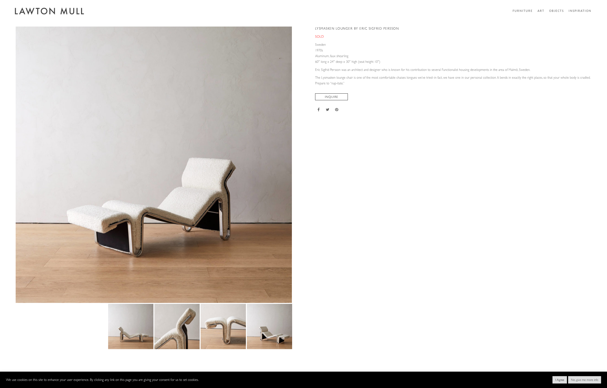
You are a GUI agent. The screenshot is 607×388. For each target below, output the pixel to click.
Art (541, 11)
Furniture (523, 11)
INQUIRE (331, 97)
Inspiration (580, 11)
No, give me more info (584, 380)
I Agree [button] (559, 380)
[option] (154, 165)
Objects (556, 11)
